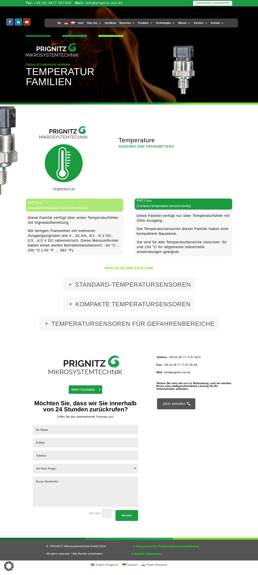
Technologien (163, 23)
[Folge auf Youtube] (26, 22)
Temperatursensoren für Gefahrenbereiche (133, 323)
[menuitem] (59, 24)
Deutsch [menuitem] (132, 564)
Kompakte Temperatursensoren (133, 304)
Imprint (139, 553)
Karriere (199, 23)
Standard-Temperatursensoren (133, 284)
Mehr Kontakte (83, 390)
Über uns (92, 23)
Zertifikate (110, 23)
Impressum (153, 553)
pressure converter (212, 3)
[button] (9, 566)
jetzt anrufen (174, 404)
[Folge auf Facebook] (9, 22)
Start (81, 23)
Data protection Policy (151, 546)
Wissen (182, 23)
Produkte (143, 23)
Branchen (125, 23)
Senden (127, 515)
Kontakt (215, 23)
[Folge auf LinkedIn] (18, 22)
